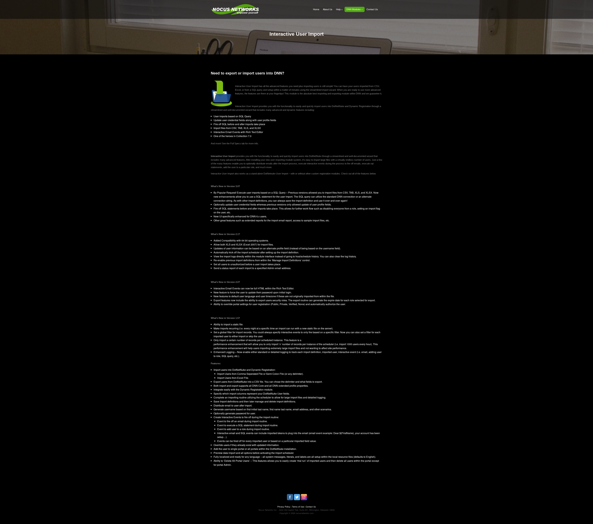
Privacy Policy (284, 506)
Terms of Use (298, 506)
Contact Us (311, 506)
